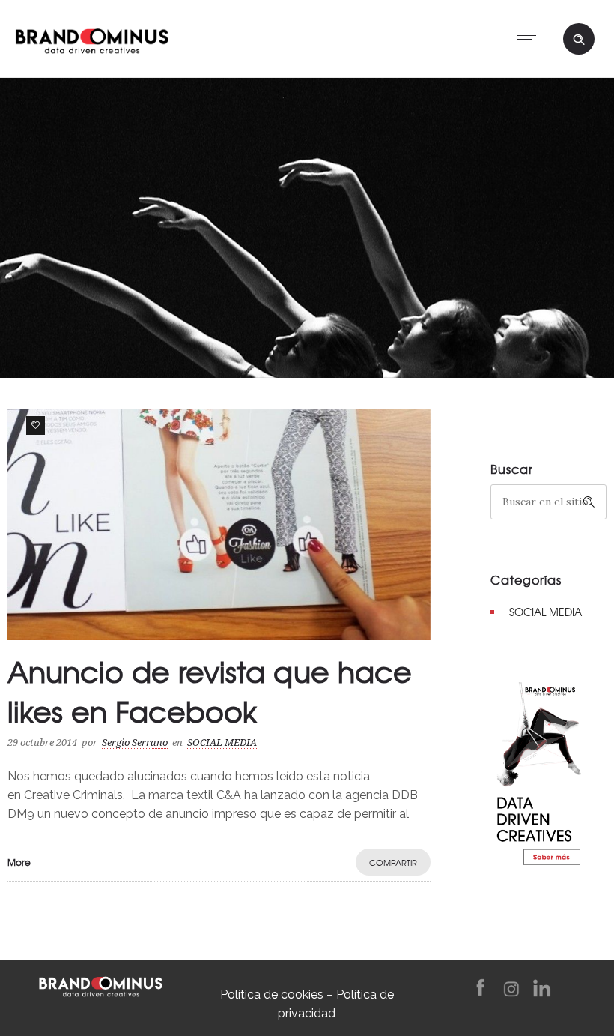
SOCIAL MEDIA (545, 611)
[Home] (91, 37)
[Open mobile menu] (532, 39)
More (19, 862)
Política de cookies (271, 994)
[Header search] (579, 39)
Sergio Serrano (135, 742)
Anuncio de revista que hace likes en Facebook (209, 691)
